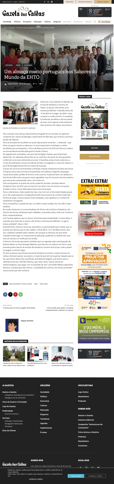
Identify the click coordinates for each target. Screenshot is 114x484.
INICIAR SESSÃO (94, 156)
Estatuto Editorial (86, 420)
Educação (44, 410)
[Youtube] (52, 2)
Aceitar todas (76, 476)
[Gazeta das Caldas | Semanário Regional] (23, 11)
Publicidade (7, 411)
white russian (44, 284)
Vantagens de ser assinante (15, 398)
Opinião (43, 423)
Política (43, 396)
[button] (95, 22)
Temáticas (44, 419)
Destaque (12, 28)
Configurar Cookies (95, 476)
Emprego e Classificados (14, 421)
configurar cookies (36, 479)
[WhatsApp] (20, 294)
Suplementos (46, 428)
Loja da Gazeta (9, 406)
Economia (44, 401)
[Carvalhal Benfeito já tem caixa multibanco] (38, 353)
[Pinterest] (15, 294)
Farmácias (8, 426)
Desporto (44, 414)
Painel (18, 65)
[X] (10, 294)
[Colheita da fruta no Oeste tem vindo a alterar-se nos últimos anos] (14, 353)
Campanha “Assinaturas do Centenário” (19, 395)
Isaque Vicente (13, 84)
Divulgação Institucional (14, 424)
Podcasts (82, 401)
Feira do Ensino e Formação (14, 402)
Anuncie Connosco (12, 414)
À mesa (43, 432)
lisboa (36, 284)
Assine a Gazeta (9, 392)
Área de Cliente (9, 430)
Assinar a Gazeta (85, 415)
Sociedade (28, 65)
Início (5, 28)
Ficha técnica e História (88, 432)
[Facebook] (44, 2)
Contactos (82, 445)
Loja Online (83, 392)
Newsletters (83, 396)
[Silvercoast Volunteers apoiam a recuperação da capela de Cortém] (63, 353)
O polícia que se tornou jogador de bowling (19, 308)
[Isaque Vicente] (6, 83)
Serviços (6, 418)
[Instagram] (48, 2)
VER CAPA (94, 148)
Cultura (43, 405)
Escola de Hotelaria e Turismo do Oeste (20, 284)
